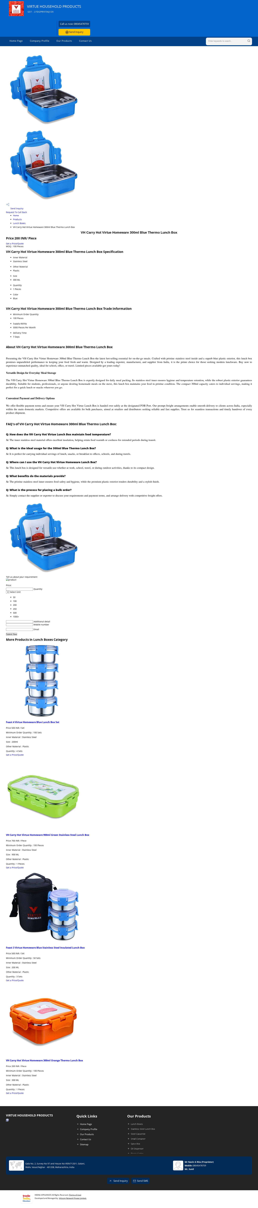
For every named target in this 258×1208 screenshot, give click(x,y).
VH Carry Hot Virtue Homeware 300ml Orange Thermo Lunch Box (44, 1060)
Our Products (64, 40)
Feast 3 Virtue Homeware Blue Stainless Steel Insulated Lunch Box (45, 947)
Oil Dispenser (137, 1148)
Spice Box (135, 1143)
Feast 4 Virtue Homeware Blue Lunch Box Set (32, 722)
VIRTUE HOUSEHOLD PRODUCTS (54, 8)
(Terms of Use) (75, 1195)
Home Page (16, 40)
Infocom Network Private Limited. (72, 1198)
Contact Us (85, 40)
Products (17, 219)
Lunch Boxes (19, 223)
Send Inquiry (76, 32)
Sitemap (84, 1144)
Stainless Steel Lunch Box (143, 1128)
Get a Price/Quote (15, 243)
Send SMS (142, 1180)
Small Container (138, 1138)
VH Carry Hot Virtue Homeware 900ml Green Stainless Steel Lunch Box (47, 835)
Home (16, 215)
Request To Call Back (16, 212)
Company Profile (39, 40)
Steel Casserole (138, 1133)
